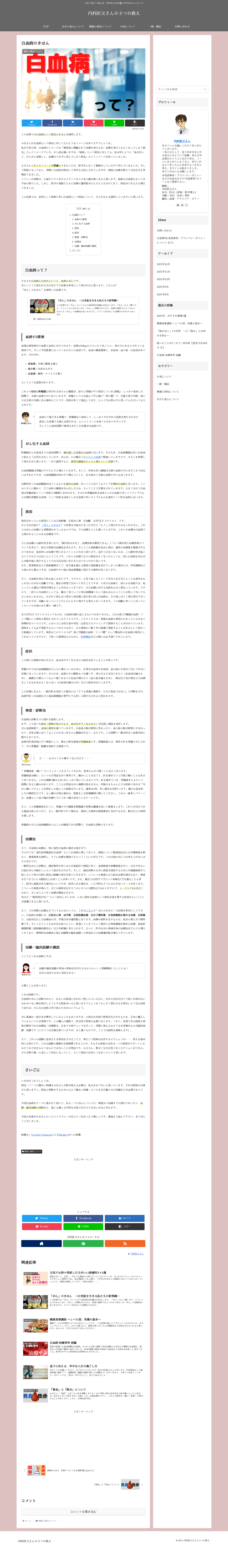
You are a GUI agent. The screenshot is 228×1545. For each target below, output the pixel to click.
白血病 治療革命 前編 (169, 355)
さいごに (76, 250)
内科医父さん (182, 141)
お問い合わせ (164, 230)
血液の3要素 (81, 219)
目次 (78, 208)
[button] (205, 89)
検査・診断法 (81, 237)
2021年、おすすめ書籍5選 (171, 316)
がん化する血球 (82, 224)
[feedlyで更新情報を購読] (83, 1243)
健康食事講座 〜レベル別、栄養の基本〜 (179, 323)
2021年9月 (163, 287)
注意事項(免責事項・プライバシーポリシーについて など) (181, 240)
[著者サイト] (41, 1243)
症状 (77, 233)
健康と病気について (32, 1151)
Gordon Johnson (41, 1135)
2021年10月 (163, 279)
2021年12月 (163, 264)
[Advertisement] (83, 1183)
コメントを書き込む (83, 1511)
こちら (89, 910)
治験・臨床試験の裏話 (85, 246)
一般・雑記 (163, 384)
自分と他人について (168, 399)
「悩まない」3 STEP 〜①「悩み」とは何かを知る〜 (181, 333)
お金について (164, 376)
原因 (77, 228)
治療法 (78, 242)
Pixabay (63, 1135)
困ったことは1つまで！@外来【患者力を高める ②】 (182, 345)
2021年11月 (163, 272)
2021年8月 (163, 294)
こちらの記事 (93, 457)
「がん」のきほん (51, 525)
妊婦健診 (86, 637)
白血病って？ (78, 215)
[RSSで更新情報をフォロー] (125, 1243)
